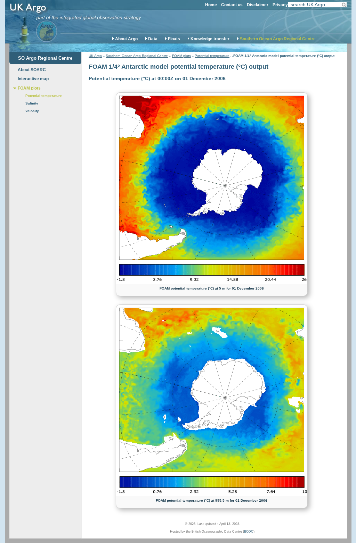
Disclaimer (257, 4)
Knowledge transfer (210, 38)
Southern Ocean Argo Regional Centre (278, 38)
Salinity (31, 103)
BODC (248, 531)
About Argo (126, 38)
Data (152, 38)
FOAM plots (181, 56)
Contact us (232, 4)
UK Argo (95, 56)
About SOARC (32, 69)
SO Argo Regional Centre (45, 58)
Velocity (32, 111)
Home (211, 4)
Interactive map (33, 78)
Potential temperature (212, 56)
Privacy (280, 4)
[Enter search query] (317, 5)
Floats (174, 38)
